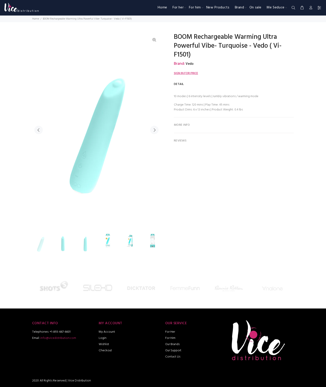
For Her (170, 331)
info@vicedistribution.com (58, 338)
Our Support (173, 350)
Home (35, 19)
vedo (190, 64)
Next (154, 130)
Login (102, 338)
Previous (38, 130)
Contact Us (172, 356)
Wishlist (104, 344)
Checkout (105, 350)
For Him (170, 338)
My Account (107, 331)
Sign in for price (186, 73)
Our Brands (172, 344)
